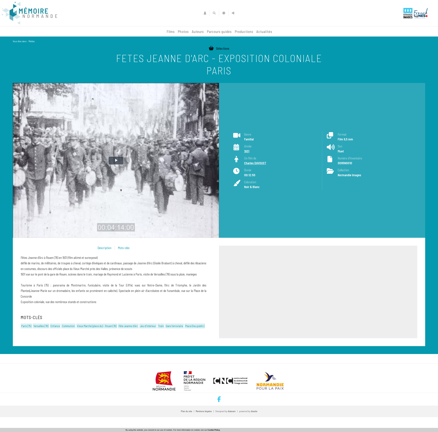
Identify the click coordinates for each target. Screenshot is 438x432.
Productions (244, 31)
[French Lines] (421, 13)
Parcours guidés (219, 31)
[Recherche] (214, 13)
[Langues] (224, 13)
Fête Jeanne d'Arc (128, 326)
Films (171, 31)
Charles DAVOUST (255, 163)
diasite (254, 411)
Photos (183, 31)
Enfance (55, 326)
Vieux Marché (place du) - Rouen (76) (97, 326)
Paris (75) (26, 326)
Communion (68, 326)
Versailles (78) (41, 326)
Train (161, 326)
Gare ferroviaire (174, 326)
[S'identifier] (204, 13)
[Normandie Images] (408, 13)
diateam (232, 411)
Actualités (264, 31)
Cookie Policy (214, 430)
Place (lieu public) (194, 326)
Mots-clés (124, 248)
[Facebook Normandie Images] (219, 399)
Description (104, 248)
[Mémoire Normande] (128, 31)
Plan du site (186, 411)
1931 (246, 151)
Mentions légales (204, 411)
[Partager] (233, 13)
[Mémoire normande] (29, 13)
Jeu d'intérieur (148, 326)
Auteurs (198, 31)
